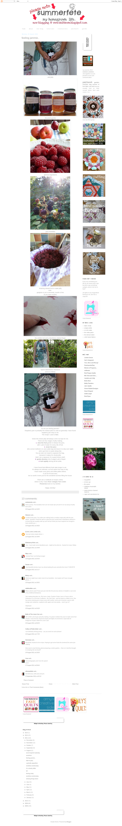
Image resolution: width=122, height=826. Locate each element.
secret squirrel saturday (33, 753)
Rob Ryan (87, 396)
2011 (26, 738)
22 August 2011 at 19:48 (32, 547)
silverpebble (29, 671)
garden (84, 29)
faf (27, 771)
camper (84, 92)
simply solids (88, 328)
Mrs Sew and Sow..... (90, 375)
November (29, 742)
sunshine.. (29, 755)
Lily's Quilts (88, 386)
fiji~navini (87, 484)
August (28, 750)
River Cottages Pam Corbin (56, 482)
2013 (26, 732)
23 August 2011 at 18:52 (32, 582)
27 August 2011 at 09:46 (32, 665)
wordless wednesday (32, 765)
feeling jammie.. (30, 758)
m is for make (88, 330)
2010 (26, 800)
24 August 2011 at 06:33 (32, 623)
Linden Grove (88, 357)
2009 (26, 803)
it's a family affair (31, 768)
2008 (26, 806)
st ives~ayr (87, 482)
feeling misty (30, 773)
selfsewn (87, 370)
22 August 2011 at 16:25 (32, 509)
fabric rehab (87, 325)
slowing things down (32, 778)
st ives (88, 92)
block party (96, 90)
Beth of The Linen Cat (32, 614)
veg (90, 84)
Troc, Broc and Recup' (91, 362)
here (56, 435)
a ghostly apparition (32, 763)
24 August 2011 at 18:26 (32, 652)
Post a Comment (29, 680)
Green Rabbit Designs (91, 388)
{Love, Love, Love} (31, 531)
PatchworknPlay (89, 365)
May (27, 787)
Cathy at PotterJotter (31, 629)
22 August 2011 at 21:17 (32, 569)
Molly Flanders (89, 383)
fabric (87, 86)
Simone (27, 515)
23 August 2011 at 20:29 (32, 608)
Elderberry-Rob (30, 542)
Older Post (75, 684)
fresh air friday (94, 88)
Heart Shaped (88, 391)
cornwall (85, 90)
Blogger (69, 822)
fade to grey (29, 760)
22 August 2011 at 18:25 (32, 525)
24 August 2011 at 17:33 (32, 634)
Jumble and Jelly (89, 378)
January (28, 797)
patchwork (75, 29)
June (28, 784)
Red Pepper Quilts (90, 373)
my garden (87, 479)
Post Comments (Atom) (36, 687)
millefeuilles (29, 588)
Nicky (27, 575)
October (28, 745)
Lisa (26, 658)
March (28, 792)
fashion (90, 90)
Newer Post (25, 684)
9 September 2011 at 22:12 (33, 676)
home (23, 29)
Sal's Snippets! (89, 360)
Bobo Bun (87, 380)
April (27, 789)
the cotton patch (89, 332)
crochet (85, 84)
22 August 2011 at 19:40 (32, 536)
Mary (26, 553)
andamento (29, 502)
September (29, 748)
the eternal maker (89, 335)
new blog (40, 29)
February (29, 795)
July (27, 782)
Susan (27, 564)
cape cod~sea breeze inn (91, 494)
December (29, 740)
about (31, 29)
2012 (26, 735)
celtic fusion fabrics (89, 337)
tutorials (50, 29)
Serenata (28, 640)
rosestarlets (63, 29)
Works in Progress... (90, 368)
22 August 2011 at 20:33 (32, 558)
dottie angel (88, 393)
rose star (91, 86)
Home (50, 684)
